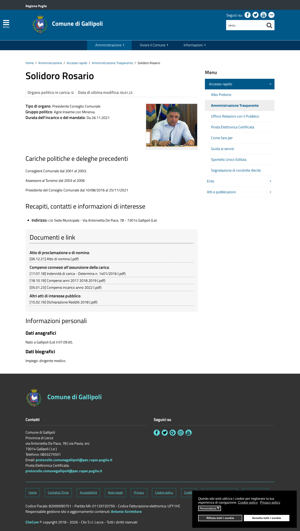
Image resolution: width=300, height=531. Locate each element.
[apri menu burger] (6, 22)
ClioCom (32, 522)
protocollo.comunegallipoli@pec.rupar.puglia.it (74, 460)
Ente (210, 181)
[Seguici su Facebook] (247, 15)
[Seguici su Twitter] (255, 15)
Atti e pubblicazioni (221, 192)
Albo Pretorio (221, 94)
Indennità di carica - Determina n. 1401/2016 (82, 273)
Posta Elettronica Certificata (232, 127)
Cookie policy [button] (248, 502)
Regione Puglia (36, 5)
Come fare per (222, 138)
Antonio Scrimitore (126, 511)
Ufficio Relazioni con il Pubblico (235, 116)
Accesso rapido (77, 62)
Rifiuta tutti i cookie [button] (220, 518)
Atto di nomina (58, 259)
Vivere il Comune (152, 45)
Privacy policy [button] (270, 502)
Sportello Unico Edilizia (228, 159)
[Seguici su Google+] (173, 433)
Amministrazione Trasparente (112, 62)
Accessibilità (88, 492)
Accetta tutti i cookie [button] (266, 518)
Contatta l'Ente (58, 492)
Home (30, 62)
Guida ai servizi (222, 148)
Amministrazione (108, 45)
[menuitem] (109, 45)
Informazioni (193, 45)
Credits (189, 492)
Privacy (139, 492)
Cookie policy (164, 492)
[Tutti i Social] (271, 15)
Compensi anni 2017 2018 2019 (72, 280)
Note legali (115, 492)
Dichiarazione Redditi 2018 (68, 302)
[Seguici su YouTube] (263, 15)
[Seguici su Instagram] (181, 433)
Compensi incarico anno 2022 (70, 287)
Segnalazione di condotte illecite (236, 170)
